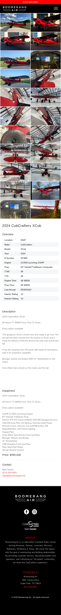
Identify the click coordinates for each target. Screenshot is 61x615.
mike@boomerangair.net (13, 475)
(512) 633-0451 (30, 2)
